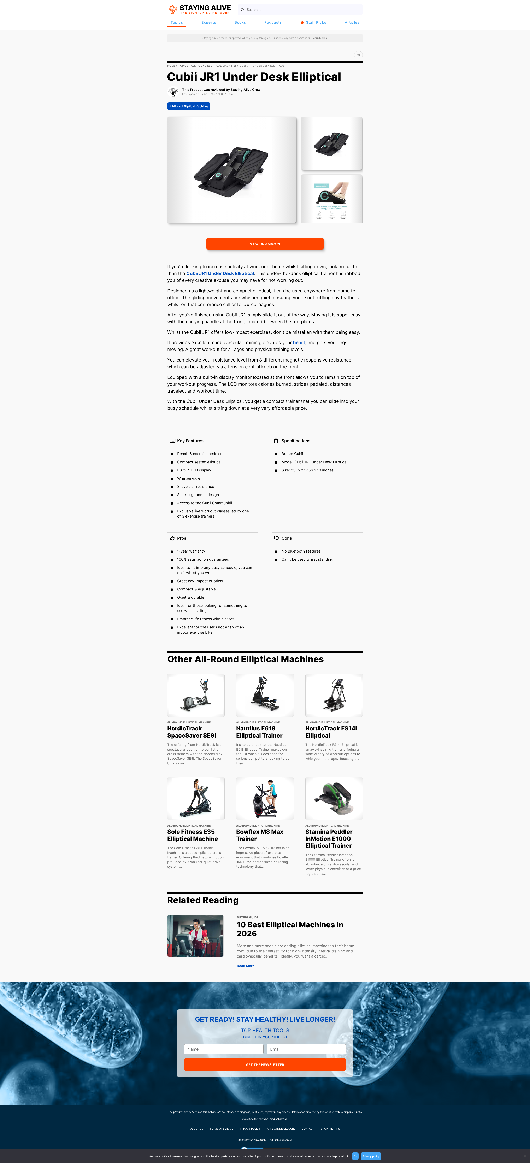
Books (240, 22)
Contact (308, 1128)
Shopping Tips (330, 1128)
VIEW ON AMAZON (265, 244)
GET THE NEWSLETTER (265, 1065)
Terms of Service (221, 1128)
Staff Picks (316, 22)
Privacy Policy (250, 1128)
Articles (352, 22)
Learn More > (319, 38)
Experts (208, 22)
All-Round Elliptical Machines (214, 65)
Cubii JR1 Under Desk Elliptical (220, 273)
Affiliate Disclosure (281, 1128)
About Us (196, 1128)
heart (299, 342)
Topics (177, 22)
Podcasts (273, 22)
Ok (355, 1156)
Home (171, 65)
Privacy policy (371, 1156)
